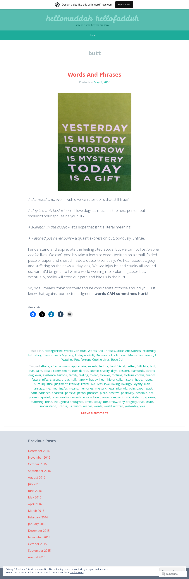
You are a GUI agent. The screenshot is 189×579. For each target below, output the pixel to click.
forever (105, 375)
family (73, 375)
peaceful (57, 393)
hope (138, 380)
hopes (148, 380)
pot (151, 393)
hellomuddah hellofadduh (92, 18)
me (48, 388)
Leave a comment (94, 413)
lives (100, 384)
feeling (83, 375)
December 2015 (39, 531)
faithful (62, 375)
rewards (76, 397)
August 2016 (36, 477)
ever (38, 375)
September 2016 (39, 471)
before (103, 366)
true (141, 402)
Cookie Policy (77, 572)
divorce (151, 371)
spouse (150, 397)
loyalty (137, 384)
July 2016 (34, 484)
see (113, 397)
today (98, 402)
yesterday (131, 406)
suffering (37, 402)
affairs (44, 366)
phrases (92, 393)
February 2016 (38, 517)
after (54, 366)
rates (55, 397)
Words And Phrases (94, 74)
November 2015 (39, 537)
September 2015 (39, 551)
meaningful (59, 388)
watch (77, 406)
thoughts (76, 402)
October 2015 (37, 544)
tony (121, 402)
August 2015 (36, 557)
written (118, 406)
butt (31, 371)
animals (64, 366)
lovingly (126, 384)
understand (48, 406)
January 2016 (37, 524)
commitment (62, 371)
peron (81, 393)
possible (141, 393)
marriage (38, 388)
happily (83, 380)
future (36, 380)
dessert (124, 371)
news (111, 388)
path (33, 393)
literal (85, 384)
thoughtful (61, 402)
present (34, 397)
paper (140, 388)
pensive (70, 393)
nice (119, 388)
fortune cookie (134, 375)
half (73, 380)
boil (152, 366)
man (147, 384)
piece (103, 393)
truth (149, 402)
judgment (61, 384)
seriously (123, 397)
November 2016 (39, 457)
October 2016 (37, 464)
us (70, 406)
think (48, 402)
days (114, 371)
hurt (37, 384)
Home (92, 35)
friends (151, 375)
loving (115, 384)
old (125, 388)
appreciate (78, 366)
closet (48, 371)
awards (92, 366)
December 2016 (39, 451)
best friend (117, 366)
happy (93, 380)
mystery (100, 388)
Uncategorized (52, 351)
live (92, 384)
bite (145, 366)
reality (64, 397)
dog (31, 375)
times (88, 402)
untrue (62, 406)
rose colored (91, 397)
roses (106, 397)
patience (44, 393)
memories (86, 388)
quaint (45, 397)
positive (114, 393)
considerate (80, 371)
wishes (87, 406)
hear (102, 380)
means (73, 388)
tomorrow (110, 402)
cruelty (105, 371)
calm (39, 371)
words (98, 406)
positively (127, 393)
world (108, 406)
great (65, 380)
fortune (117, 375)
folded (94, 375)
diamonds (137, 371)
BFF (139, 366)
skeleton (137, 397)
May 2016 (34, 497)
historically (114, 380)
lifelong (74, 384)
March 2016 (36, 511)
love (107, 384)
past (149, 388)
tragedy (131, 402)
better (130, 366)
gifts (45, 380)
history (128, 380)
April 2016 (35, 504)
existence (49, 375)
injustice (47, 384)
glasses (55, 380)
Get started (124, 4)
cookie (94, 371)
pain (132, 388)
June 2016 (35, 491)
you (142, 406)
